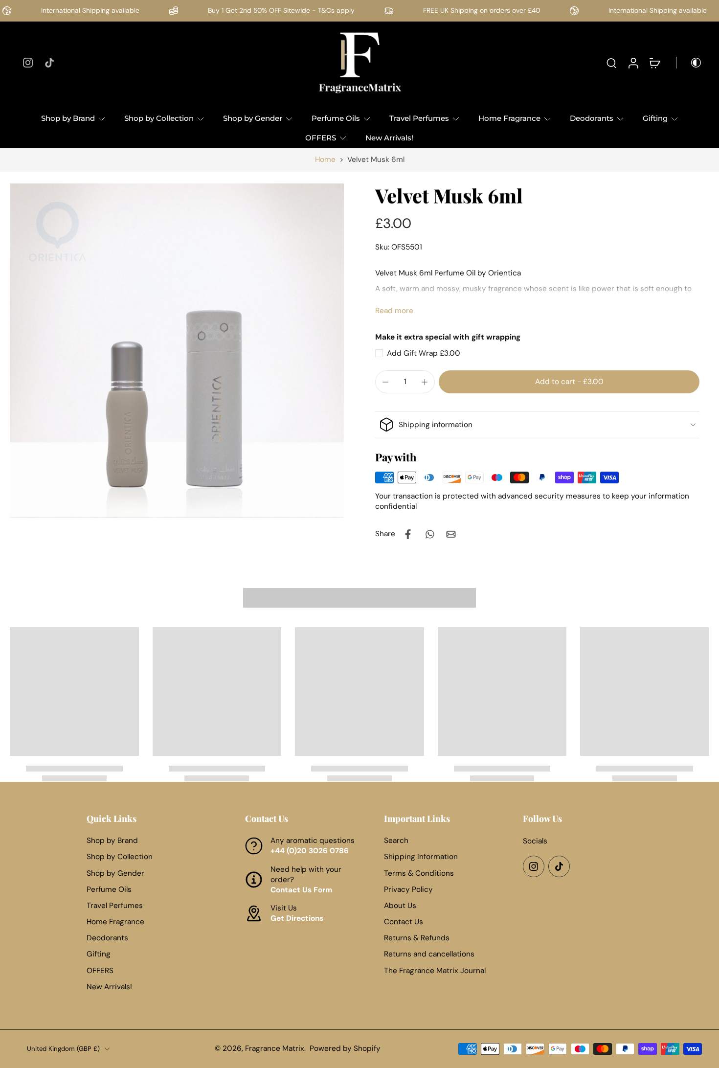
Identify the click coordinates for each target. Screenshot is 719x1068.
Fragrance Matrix (274, 1048)
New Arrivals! (389, 137)
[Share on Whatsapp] (429, 534)
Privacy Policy (408, 889)
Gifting (655, 118)
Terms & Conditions (419, 873)
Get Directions (296, 918)
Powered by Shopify (345, 1048)
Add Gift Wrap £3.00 (423, 353)
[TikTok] (49, 62)
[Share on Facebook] (408, 534)
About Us (400, 905)
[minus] (385, 382)
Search (396, 840)
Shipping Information (421, 857)
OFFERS (320, 137)
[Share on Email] (451, 534)
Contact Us (403, 922)
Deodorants (591, 118)
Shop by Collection (159, 118)
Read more (394, 311)
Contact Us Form (301, 890)
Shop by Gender (252, 118)
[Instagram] (28, 62)
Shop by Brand (68, 118)
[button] (569, 381)
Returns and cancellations (429, 954)
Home (325, 159)
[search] (611, 62)
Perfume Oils (336, 118)
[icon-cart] (654, 62)
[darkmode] (689, 62)
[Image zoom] (177, 350)
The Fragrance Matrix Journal (435, 971)
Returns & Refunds (416, 938)
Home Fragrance (509, 118)
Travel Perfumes (419, 118)
